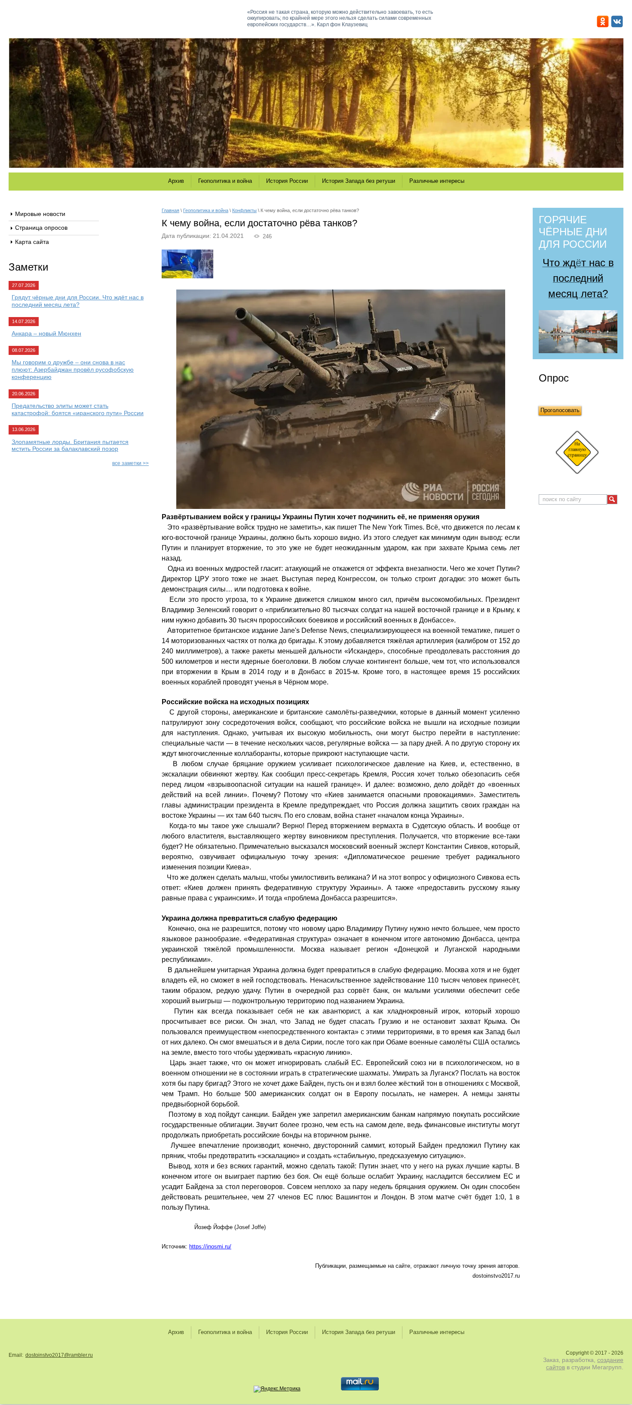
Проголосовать (560, 410)
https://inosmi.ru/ (210, 1246)
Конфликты (244, 210)
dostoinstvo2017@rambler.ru (59, 1355)
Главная (170, 210)
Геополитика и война (205, 210)
